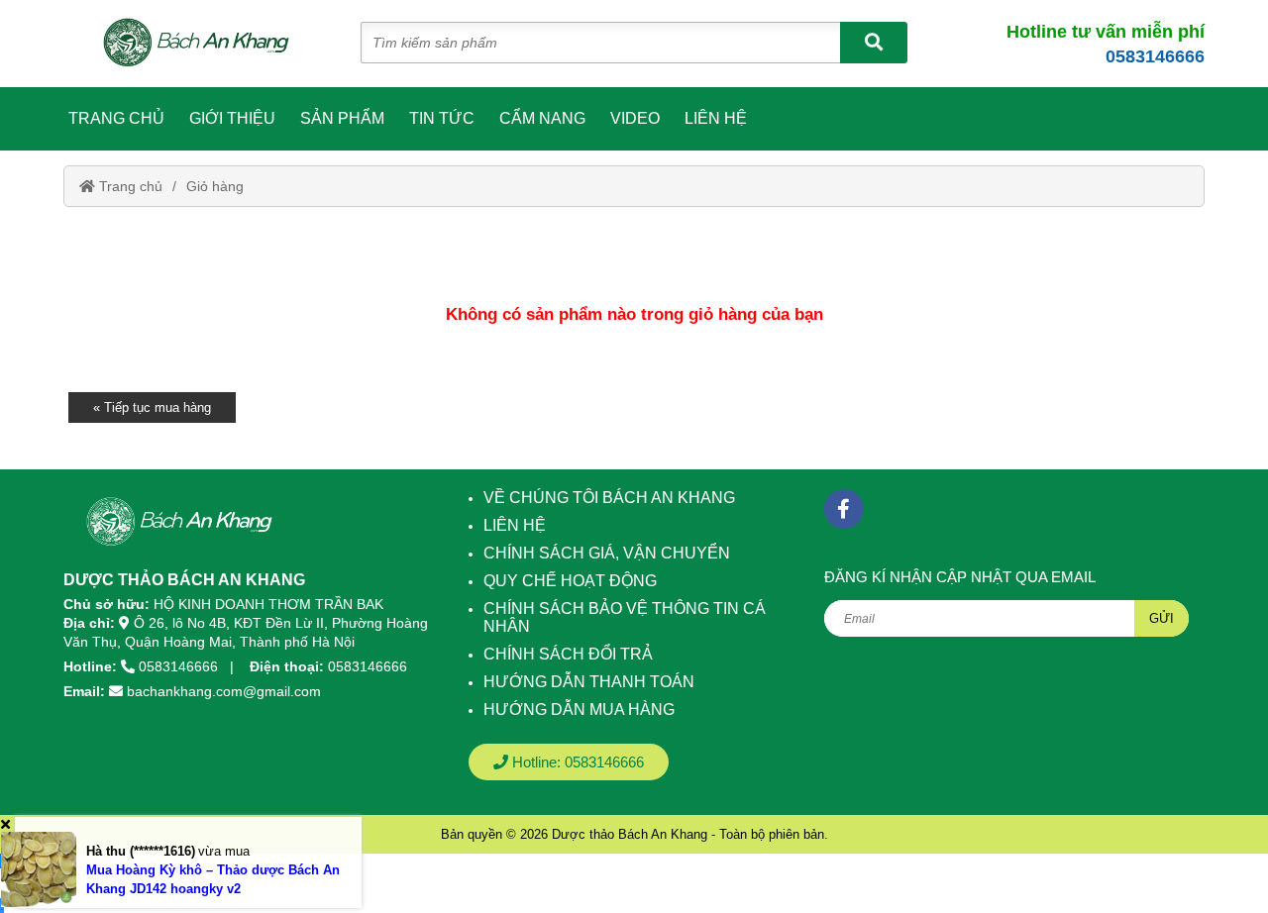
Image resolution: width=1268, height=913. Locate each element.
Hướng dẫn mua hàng (579, 709)
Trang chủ (116, 118)
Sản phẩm (342, 118)
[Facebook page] (844, 509)
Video (635, 118)
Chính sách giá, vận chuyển (606, 553)
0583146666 (1155, 56)
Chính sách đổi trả (568, 654)
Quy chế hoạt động (570, 580)
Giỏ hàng (215, 186)
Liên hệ (716, 118)
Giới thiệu (232, 118)
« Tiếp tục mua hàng (152, 407)
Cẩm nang (542, 118)
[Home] (206, 43)
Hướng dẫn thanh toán (588, 681)
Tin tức (442, 118)
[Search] (873, 42)
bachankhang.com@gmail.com (224, 691)
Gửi (1161, 618)
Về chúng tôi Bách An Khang (609, 497)
